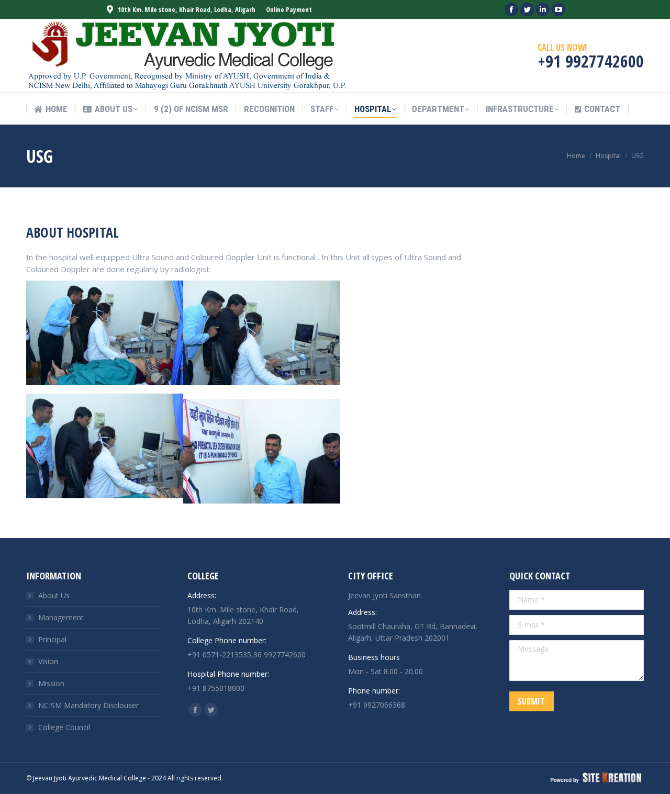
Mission (51, 683)
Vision (48, 661)
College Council (64, 727)
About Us (54, 595)
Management (61, 617)
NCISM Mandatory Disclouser (88, 705)
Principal (52, 639)
